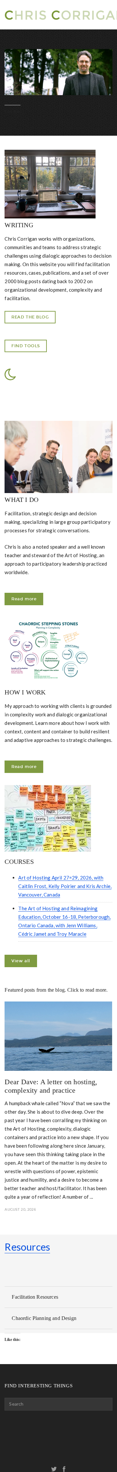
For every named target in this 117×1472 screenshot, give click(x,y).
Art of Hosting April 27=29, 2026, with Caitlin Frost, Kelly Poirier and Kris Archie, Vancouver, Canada (64, 886)
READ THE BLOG (30, 317)
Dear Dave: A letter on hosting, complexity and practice (51, 1086)
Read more (23, 598)
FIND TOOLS (25, 345)
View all (20, 960)
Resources (27, 1247)
